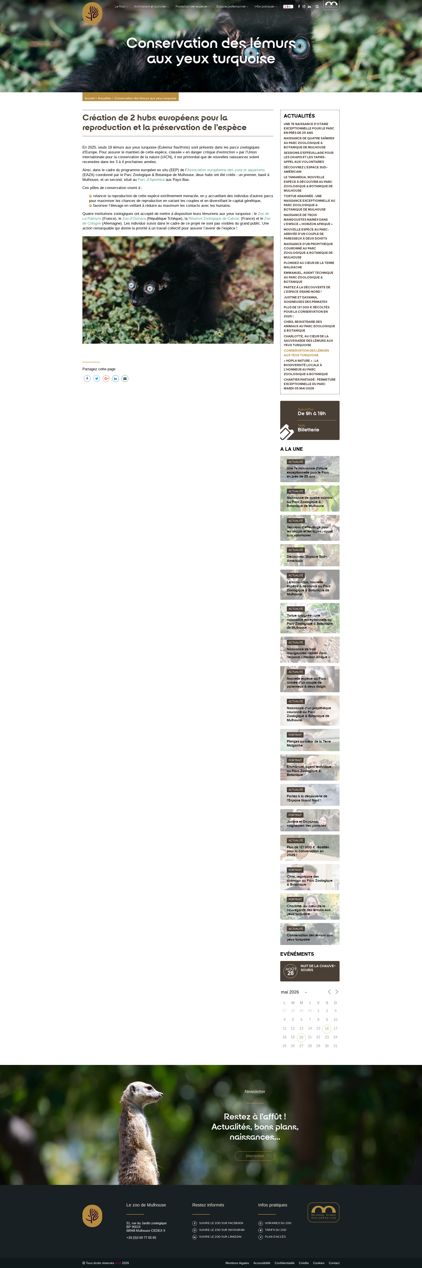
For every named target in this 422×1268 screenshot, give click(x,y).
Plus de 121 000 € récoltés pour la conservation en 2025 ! (306, 312)
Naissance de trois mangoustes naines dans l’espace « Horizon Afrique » (308, 220)
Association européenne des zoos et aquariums (226, 170)
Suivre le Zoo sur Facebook (221, 1223)
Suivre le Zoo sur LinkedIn (220, 1236)
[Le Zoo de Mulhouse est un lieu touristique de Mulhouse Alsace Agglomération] (324, 1221)
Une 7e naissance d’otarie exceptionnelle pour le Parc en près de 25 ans (309, 129)
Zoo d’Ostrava (134, 218)
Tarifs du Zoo (275, 1230)
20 (301, 1037)
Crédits (304, 1263)
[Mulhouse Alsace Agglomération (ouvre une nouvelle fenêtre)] (331, 9)
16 (327, 1028)
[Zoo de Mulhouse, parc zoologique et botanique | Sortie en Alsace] (92, 1238)
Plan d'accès (275, 1236)
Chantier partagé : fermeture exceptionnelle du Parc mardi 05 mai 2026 (310, 384)
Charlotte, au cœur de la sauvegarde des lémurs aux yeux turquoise (308, 341)
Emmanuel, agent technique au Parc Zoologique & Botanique (308, 277)
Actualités (104, 98)
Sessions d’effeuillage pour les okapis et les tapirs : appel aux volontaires (308, 157)
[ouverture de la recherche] (316, 6)
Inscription (255, 1156)
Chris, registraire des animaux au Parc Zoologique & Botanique (309, 326)
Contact (334, 1263)
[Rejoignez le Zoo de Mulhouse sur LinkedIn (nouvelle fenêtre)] (309, 6)
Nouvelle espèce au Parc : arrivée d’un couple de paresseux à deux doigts (306, 234)
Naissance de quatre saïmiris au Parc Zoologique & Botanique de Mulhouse (309, 143)
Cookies (318, 1263)
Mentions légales (237, 1263)
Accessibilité (261, 1263)
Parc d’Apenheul (151, 180)
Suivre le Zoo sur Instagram (222, 1230)
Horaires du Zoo (278, 1223)
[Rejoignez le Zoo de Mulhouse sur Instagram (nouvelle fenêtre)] (303, 6)
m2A (118, 1263)
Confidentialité (285, 1263)
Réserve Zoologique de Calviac (214, 218)
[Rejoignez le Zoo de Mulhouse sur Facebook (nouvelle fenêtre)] (299, 6)
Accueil (90, 98)
